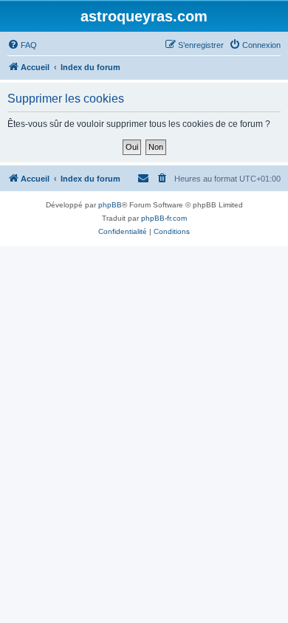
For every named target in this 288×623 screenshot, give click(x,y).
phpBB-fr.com (164, 218)
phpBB (110, 205)
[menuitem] (22, 45)
